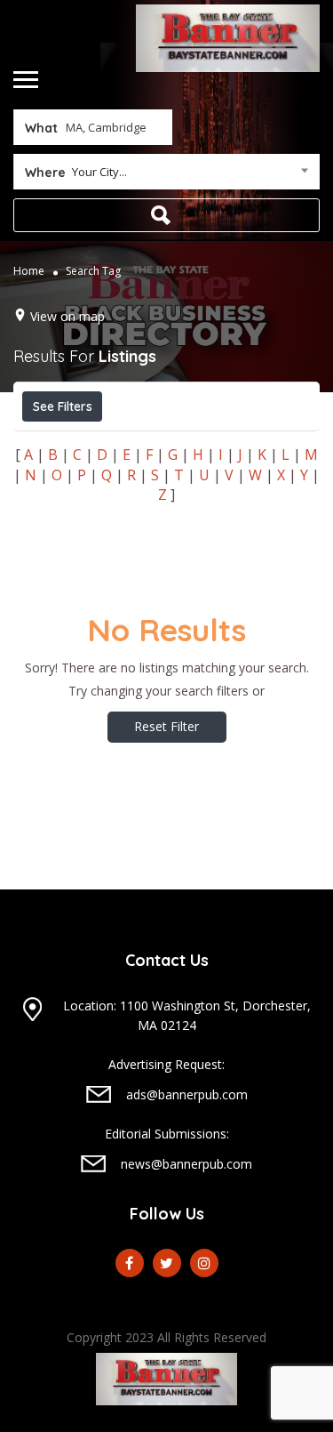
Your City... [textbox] (99, 172)
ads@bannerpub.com (187, 1094)
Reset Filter (166, 726)
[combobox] (166, 175)
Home (28, 270)
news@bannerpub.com (186, 1163)
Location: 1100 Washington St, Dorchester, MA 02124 (187, 1015)
